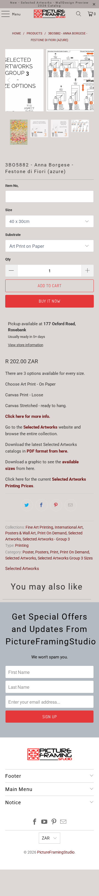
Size (8, 210)
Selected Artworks (40, 427)
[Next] (89, 80)
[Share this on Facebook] (41, 505)
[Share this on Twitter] (27, 505)
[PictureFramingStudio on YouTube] (44, 822)
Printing (22, 545)
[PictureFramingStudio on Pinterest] (54, 822)
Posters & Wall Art (20, 533)
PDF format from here (47, 451)
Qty (8, 259)
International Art (69, 527)
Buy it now (50, 301)
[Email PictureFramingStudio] (63, 822)
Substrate (13, 235)
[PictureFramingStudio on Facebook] (35, 822)
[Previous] (9, 80)
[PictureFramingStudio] (49, 13)
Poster (28, 552)
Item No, (11, 186)
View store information (25, 345)
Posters (41, 552)
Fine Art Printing (39, 527)
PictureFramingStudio (56, 852)
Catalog (54, 5)
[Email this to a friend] (71, 505)
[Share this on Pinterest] (56, 505)
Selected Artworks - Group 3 (46, 539)
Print (54, 552)
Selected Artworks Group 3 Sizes (65, 558)
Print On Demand (52, 533)
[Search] (78, 13)
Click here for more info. (27, 416)
